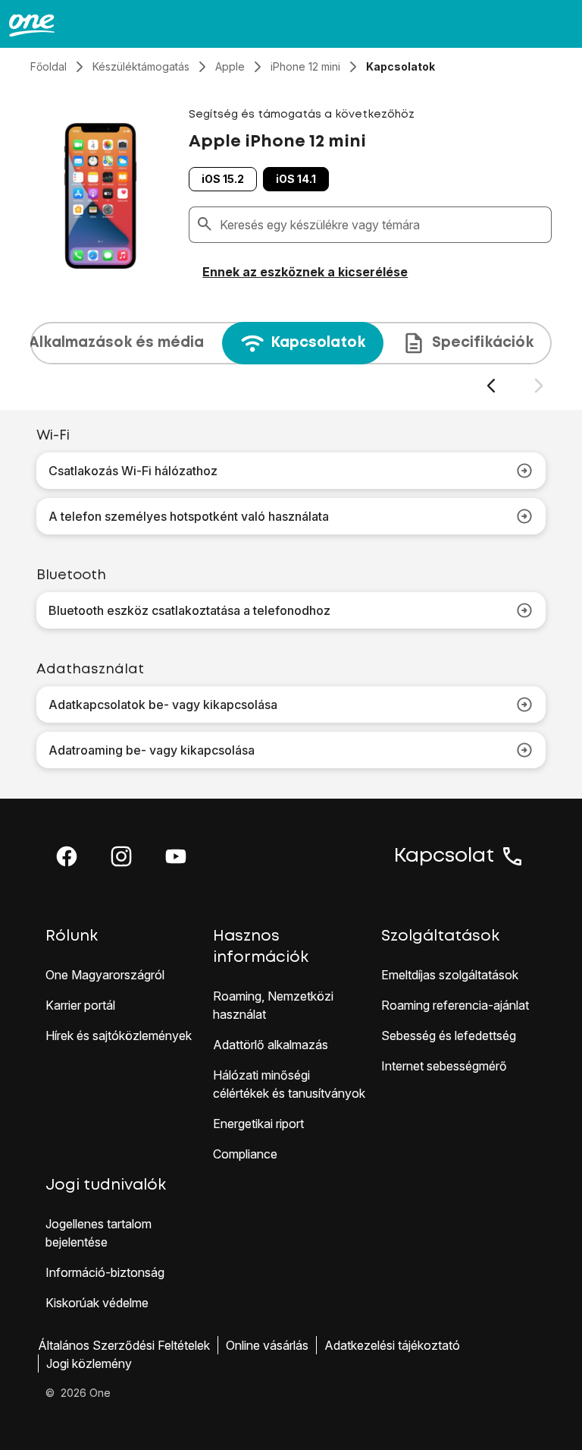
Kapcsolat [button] (444, 856)
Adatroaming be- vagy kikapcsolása (151, 750)
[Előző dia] (490, 386)
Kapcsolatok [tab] (318, 342)
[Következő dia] (538, 386)
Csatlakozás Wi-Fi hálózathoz (132, 470)
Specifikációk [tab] (483, 342)
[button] (66, 856)
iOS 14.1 (296, 178)
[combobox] (382, 224)
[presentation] (291, 358)
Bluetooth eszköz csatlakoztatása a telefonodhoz (189, 610)
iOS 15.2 (223, 178)
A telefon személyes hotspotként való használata (188, 516)
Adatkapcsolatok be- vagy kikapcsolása (162, 704)
